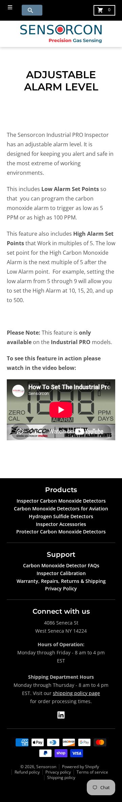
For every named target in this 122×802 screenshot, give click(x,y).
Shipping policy (61, 777)
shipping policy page (76, 693)
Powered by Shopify (80, 766)
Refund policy (27, 772)
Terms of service (92, 772)
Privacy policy (58, 772)
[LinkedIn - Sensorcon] (61, 715)
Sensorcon (46, 766)
